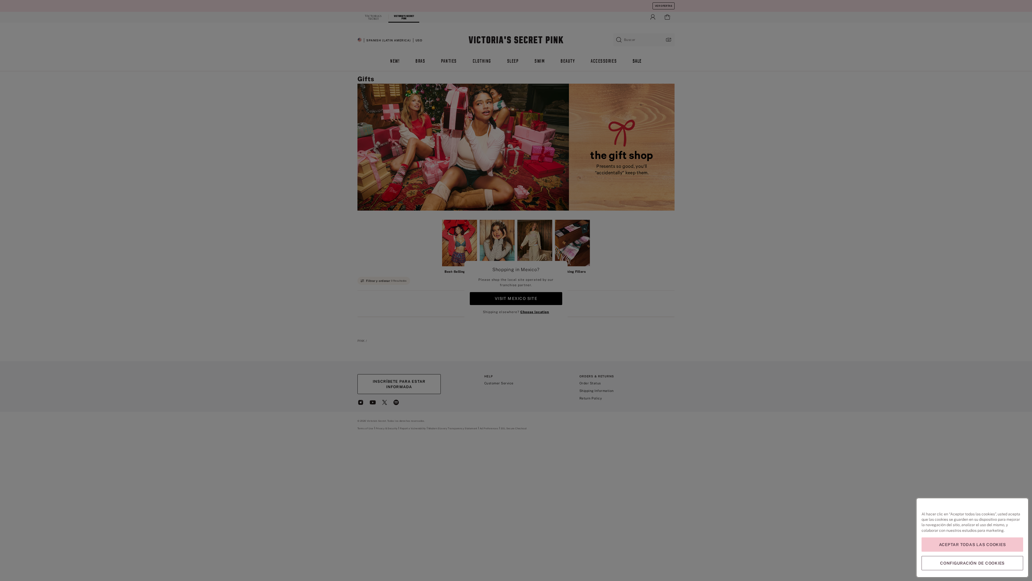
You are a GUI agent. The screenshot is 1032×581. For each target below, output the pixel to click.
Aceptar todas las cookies (972, 544)
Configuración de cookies (972, 563)
